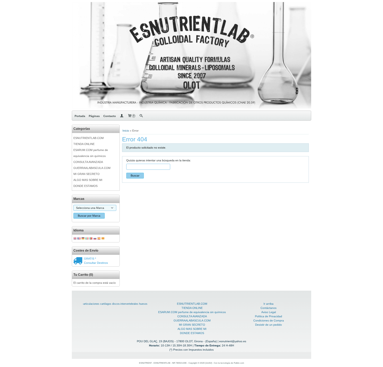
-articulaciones (91, 303)
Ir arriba (268, 303)
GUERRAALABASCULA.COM (92, 168)
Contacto (109, 116)
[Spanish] (99, 239)
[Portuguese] (91, 239)
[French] (79, 239)
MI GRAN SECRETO (86, 174)
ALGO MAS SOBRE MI (87, 180)
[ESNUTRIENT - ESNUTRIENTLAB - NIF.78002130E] (191, 55)
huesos (143, 303)
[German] (83, 239)
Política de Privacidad (268, 316)
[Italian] (87, 239)
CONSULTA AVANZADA (88, 162)
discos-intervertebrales (125, 303)
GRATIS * (90, 258)
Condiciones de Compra (268, 320)
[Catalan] (103, 239)
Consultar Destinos (96, 262)
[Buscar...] (141, 116)
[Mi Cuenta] (122, 116)
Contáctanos (268, 307)
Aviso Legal (268, 312)
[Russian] (95, 239)
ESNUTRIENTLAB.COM (88, 138)
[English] (75, 239)
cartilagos (105, 303)
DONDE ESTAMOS (85, 185)
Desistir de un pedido (268, 324)
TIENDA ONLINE (84, 144)
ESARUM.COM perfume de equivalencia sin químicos (90, 153)
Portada (80, 116)
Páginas (94, 116)
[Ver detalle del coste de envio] (78, 261)
